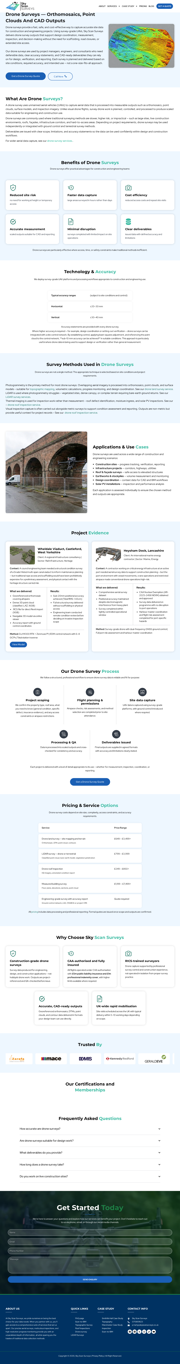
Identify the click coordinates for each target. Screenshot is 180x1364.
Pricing (143, 6)
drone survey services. (60, 140)
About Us (12, 1308)
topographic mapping (42, 389)
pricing (34, 911)
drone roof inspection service (24, 404)
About (102, 6)
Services (112, 6)
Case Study (128, 6)
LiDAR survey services (18, 397)
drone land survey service (159, 389)
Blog (151, 6)
